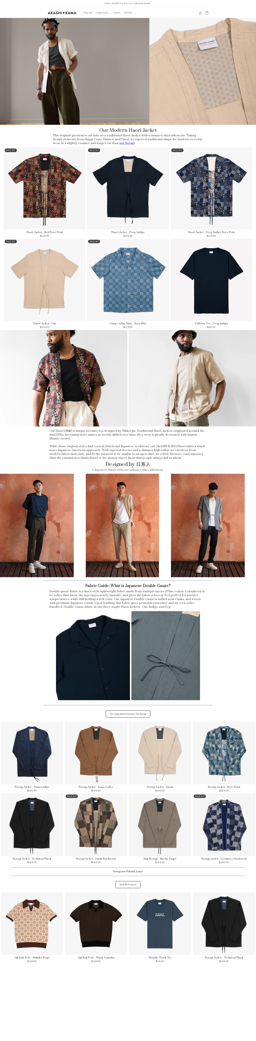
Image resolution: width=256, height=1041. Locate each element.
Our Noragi (86, 978)
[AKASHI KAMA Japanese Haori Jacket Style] (165, 655)
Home (75, 978)
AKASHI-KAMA (60, 1038)
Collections (120, 978)
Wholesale (128, 984)
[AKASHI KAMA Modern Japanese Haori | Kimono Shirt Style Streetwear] (202, 71)
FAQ (97, 978)
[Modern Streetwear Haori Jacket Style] (122, 525)
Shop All (106, 978)
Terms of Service (174, 978)
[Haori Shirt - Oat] (192, 378)
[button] (103, 13)
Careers (133, 978)
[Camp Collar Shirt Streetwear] (93, 655)
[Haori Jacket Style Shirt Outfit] (37, 525)
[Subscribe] (96, 1000)
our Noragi (127, 143)
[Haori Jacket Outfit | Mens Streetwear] (208, 525)
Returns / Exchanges (151, 978)
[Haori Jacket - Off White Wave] (74, 71)
